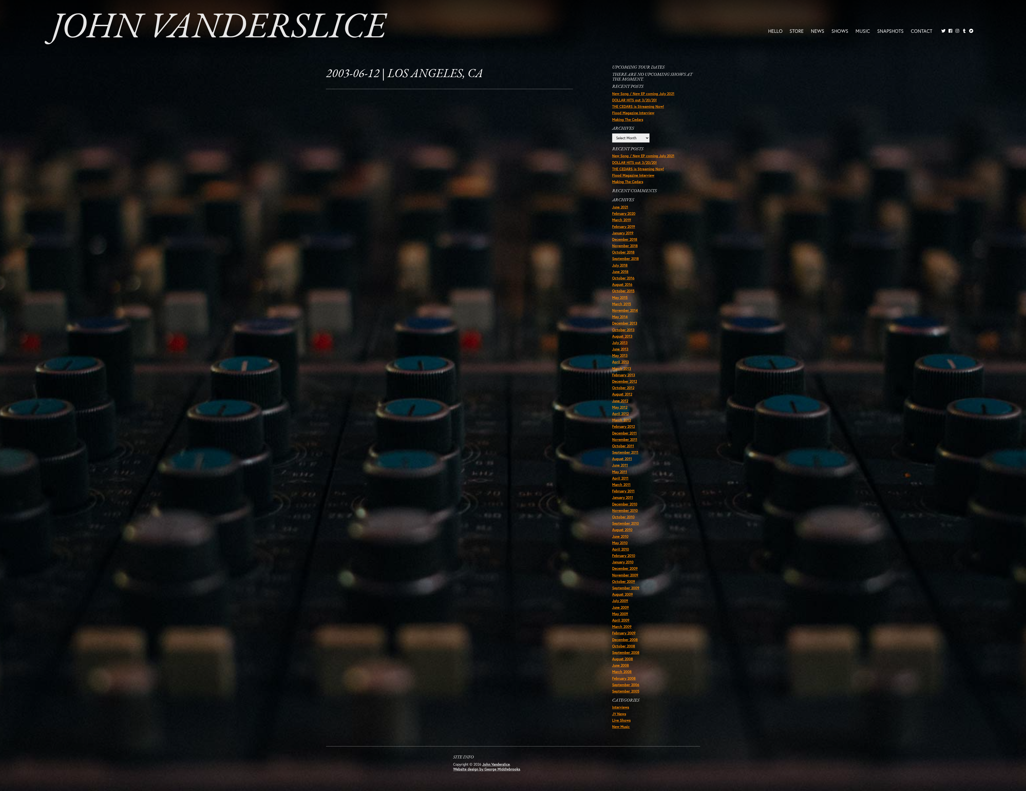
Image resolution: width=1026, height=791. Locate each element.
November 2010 (625, 510)
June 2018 (620, 271)
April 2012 (620, 413)
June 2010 (620, 536)
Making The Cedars (627, 119)
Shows (839, 30)
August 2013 (622, 336)
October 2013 (623, 329)
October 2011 (623, 446)
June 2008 (620, 665)
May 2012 (619, 407)
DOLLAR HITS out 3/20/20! (634, 100)
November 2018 (625, 245)
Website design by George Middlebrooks (486, 769)
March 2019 (621, 219)
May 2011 (619, 471)
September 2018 (625, 258)
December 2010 (624, 504)
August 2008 (622, 658)
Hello (775, 30)
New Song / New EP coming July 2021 (643, 93)
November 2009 (625, 575)
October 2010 (623, 517)
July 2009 (620, 600)
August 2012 (622, 394)
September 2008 (625, 652)
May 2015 (620, 297)
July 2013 (620, 342)
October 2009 (623, 581)
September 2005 (625, 691)
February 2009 (624, 633)
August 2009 (622, 594)
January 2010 (623, 562)
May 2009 (620, 613)
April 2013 (620, 361)
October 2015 (623, 290)
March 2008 (622, 671)
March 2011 (621, 484)
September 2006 (625, 684)
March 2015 (621, 304)
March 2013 (621, 368)
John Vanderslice (218, 28)
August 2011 (622, 458)
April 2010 (620, 549)
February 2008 (624, 678)
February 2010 (623, 555)
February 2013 (623, 375)
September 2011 (625, 452)
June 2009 (620, 607)
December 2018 (624, 239)
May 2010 (620, 542)
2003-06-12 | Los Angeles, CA (404, 74)
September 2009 (625, 588)
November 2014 (625, 310)
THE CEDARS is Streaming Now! (638, 106)
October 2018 (623, 252)
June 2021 (620, 207)
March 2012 (621, 420)
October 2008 (623, 646)
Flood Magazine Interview (633, 112)
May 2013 (620, 355)
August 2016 (622, 284)
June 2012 (620, 400)
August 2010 (622, 529)
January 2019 (623, 233)
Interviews (620, 707)
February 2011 (623, 491)
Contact (921, 30)
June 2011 (620, 465)
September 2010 (625, 523)
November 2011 (624, 439)
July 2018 (620, 265)
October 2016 (623, 278)
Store (797, 30)
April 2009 (620, 620)
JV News (619, 713)
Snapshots (890, 30)
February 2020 (623, 213)
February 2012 (623, 426)
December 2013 (624, 323)
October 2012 (623, 387)
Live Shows (621, 720)
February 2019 (623, 226)
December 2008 (625, 639)
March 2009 (622, 626)
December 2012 (624, 381)
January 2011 (622, 497)
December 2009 (625, 568)
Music (863, 30)
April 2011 (620, 478)
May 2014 (620, 316)
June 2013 (620, 349)
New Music (621, 726)
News (817, 30)
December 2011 (624, 433)
